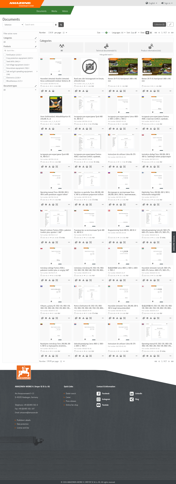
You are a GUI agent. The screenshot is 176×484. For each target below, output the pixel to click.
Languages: (116, 32)
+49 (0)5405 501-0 (31, 405)
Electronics (12, 77)
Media (54, 11)
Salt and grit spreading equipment (19, 72)
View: (143, 32)
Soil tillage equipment (17, 64)
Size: (98, 32)
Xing (137, 399)
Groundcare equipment (17, 68)
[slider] (106, 33)
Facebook (105, 393)
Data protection (23, 424)
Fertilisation (13, 54)
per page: (57, 32)
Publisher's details (24, 420)
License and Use (23, 427)
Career (68, 397)
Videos (65, 11)
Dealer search (71, 393)
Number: (42, 32)
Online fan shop (72, 405)
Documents (41, 11)
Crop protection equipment (19, 58)
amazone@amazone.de (29, 412)
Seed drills (12, 61)
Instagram (106, 399)
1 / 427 (164, 32)
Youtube (105, 405)
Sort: (128, 32)
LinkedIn (138, 393)
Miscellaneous (13, 81)
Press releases (71, 401)
